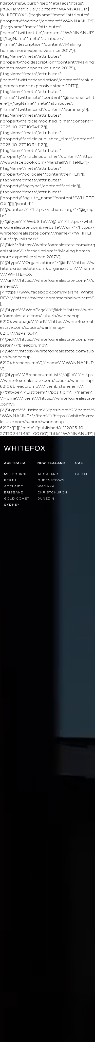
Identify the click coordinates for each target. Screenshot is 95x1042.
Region (67, 7)
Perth (10, 480)
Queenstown (50, 480)
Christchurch (52, 492)
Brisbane (13, 492)
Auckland (48, 474)
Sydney (12, 504)
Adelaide (13, 486)
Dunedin (45, 498)
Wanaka (46, 486)
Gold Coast (16, 498)
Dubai (81, 474)
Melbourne (16, 474)
